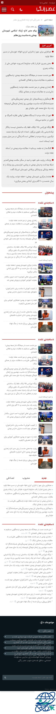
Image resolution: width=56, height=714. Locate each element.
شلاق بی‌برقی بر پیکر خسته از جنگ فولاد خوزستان (34, 601)
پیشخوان (49, 193)
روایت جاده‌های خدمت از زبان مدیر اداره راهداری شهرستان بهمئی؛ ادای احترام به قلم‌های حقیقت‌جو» (20, 315)
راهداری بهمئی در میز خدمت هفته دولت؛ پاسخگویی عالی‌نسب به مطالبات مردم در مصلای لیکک (21, 223)
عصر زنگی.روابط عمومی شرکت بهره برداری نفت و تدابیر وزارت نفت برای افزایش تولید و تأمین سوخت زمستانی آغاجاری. (30, 636)
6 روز (23, 569)
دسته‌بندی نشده (46, 203)
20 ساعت (24, 533)
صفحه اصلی (48, 19)
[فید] (2, 2)
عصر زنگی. (47, 631)
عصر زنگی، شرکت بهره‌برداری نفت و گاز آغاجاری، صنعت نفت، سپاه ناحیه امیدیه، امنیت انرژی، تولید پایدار (31, 642)
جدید (44, 478)
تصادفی (10, 478)
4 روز (6, 561)
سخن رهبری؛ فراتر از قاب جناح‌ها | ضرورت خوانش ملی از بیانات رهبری (27, 489)
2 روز (40, 551)
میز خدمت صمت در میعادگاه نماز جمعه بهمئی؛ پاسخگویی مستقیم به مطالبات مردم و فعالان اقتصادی (21, 212)
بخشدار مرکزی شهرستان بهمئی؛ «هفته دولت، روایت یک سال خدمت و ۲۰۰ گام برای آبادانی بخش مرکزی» (21, 268)
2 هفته (28, 576)
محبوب (26, 478)
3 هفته (23, 598)
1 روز (27, 540)
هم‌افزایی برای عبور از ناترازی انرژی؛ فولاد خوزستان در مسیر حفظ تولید (27, 485)
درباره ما (52, 2)
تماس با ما (43, 2)
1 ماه (12, 601)
